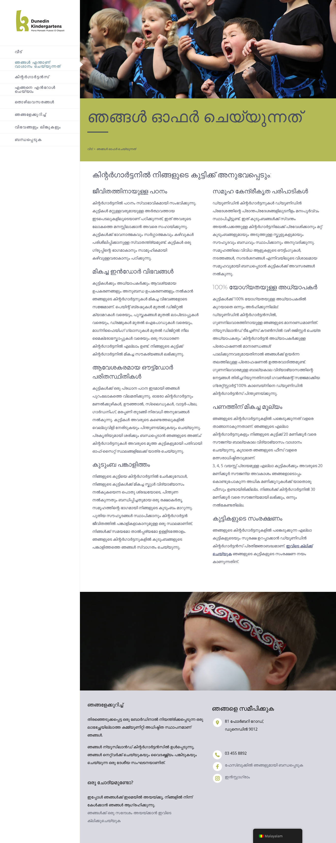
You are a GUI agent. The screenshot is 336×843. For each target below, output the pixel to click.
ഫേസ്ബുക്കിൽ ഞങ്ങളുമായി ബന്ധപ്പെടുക (264, 765)
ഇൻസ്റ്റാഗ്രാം (237, 777)
